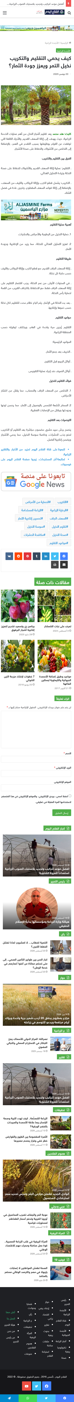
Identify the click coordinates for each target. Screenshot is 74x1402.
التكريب (62, 501)
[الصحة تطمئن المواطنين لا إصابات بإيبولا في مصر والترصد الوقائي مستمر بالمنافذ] (60, 1273)
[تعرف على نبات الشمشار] (54, 606)
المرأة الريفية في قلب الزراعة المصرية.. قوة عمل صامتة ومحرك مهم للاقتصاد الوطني (26, 1245)
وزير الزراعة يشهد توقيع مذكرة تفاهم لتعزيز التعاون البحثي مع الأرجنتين (34, 870)
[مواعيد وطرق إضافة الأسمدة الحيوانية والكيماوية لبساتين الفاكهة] (54, 656)
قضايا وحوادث (31, 1305)
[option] (37, 908)
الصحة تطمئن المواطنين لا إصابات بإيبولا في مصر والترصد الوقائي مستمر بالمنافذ (26, 1271)
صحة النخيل (59, 534)
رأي (30, 1314)
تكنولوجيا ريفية (63, 1349)
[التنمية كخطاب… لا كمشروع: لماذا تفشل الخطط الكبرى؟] (60, 947)
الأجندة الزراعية (52, 42)
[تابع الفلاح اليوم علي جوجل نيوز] (36, 480)
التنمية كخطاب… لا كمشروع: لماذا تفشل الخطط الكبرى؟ (25, 944)
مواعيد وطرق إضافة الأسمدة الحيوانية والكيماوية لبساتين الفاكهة (55, 680)
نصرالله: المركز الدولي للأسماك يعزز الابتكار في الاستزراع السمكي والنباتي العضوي (27, 1042)
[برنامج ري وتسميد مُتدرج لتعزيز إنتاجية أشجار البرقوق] (18, 606)
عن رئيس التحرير (12, 1339)
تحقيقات (28, 1326)
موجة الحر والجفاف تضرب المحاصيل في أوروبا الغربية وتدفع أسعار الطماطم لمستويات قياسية (25, 1218)
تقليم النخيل (59, 526)
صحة (63, 1357)
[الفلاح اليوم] (49, 12)
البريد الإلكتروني (62, 767)
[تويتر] (55, 556)
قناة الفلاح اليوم (63, 1322)
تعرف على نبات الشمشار (57, 625)
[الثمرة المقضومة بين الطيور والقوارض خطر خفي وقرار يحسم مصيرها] (60, 1141)
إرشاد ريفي (44, 1308)
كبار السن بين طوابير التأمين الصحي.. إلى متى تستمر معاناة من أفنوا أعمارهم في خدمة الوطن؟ (25, 963)
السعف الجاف (58, 518)
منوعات (28, 1353)
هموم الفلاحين (31, 1345)
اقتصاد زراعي (48, 1316)
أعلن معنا (10, 1312)
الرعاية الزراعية (58, 509)
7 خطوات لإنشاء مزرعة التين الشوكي (19, 678)
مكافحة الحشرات (34, 534)
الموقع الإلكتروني (62, 781)
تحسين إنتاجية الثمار (29, 518)
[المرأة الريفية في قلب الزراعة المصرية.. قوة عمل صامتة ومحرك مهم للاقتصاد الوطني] (60, 1246)
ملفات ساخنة (48, 1343)
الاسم (67, 753)
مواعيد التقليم (58, 542)
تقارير (46, 1324)
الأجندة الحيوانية (65, 1332)
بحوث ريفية (48, 1333)
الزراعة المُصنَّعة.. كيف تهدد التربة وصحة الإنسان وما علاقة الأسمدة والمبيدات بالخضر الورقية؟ (25, 1121)
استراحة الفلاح (47, 1353)
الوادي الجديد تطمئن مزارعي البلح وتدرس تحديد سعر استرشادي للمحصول (37, 1195)
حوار (47, 1301)
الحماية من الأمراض (37, 501)
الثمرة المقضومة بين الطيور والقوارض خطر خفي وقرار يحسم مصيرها (26, 1138)
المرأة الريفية (31, 1335)
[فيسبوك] (64, 556)
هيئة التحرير (9, 1324)
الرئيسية (65, 42)
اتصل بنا (11, 1318)
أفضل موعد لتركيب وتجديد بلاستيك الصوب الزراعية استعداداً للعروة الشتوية (37, 1099)
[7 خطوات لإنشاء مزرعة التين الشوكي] (18, 656)
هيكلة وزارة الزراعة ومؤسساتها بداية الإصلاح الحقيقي (42, 923)
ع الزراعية (28, 1320)
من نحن (11, 1331)
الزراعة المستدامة (31, 509)
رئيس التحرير (65, 1301)
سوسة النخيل (35, 526)
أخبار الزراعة (61, 1341)
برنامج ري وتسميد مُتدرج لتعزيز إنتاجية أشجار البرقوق (18, 627)
